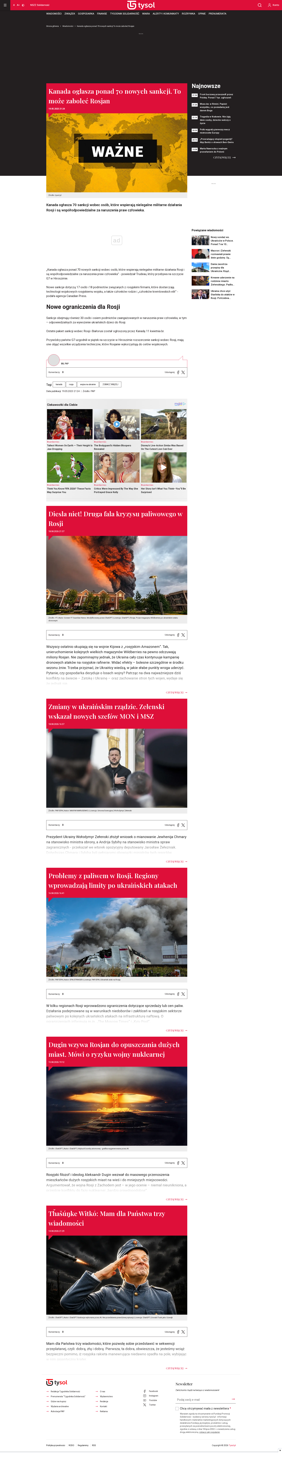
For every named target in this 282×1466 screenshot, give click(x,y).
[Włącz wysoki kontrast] (23, 5)
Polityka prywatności (55, 1445)
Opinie (202, 14)
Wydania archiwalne (60, 1406)
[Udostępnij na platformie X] (183, 372)
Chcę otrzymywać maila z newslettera (205, 1408)
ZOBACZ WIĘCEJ (110, 384)
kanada (59, 384)
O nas (102, 1391)
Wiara (146, 14)
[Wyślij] (233, 1399)
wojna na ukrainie (88, 384)
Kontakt (103, 1406)
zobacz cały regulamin (209, 1432)
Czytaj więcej (222, 157)
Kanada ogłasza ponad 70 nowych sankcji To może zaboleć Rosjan (105, 26)
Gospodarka (86, 14)
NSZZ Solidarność (39, 5)
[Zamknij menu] (5, 5)
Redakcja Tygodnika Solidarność (65, 1391)
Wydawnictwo (106, 1396)
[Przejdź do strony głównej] (137, 5)
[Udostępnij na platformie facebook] (178, 372)
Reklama (104, 1411)
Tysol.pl (232, 1445)
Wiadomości (54, 14)
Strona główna (52, 26)
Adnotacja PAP (57, 1411)
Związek (69, 14)
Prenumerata (217, 14)
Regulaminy (83, 1445)
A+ (18, 5)
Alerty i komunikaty (166, 14)
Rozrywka (188, 14)
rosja (71, 384)
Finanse (102, 14)
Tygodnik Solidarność (124, 14)
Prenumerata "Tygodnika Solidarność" (68, 1396)
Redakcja (104, 1401)
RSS (94, 1445)
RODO (71, 1445)
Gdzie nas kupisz (58, 1401)
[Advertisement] (141, 57)
